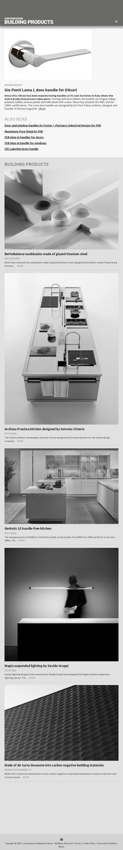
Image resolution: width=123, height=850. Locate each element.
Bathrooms (12, 258)
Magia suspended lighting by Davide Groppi (36, 666)
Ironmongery (13, 85)
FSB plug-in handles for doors (24, 137)
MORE (20, 266)
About (61, 846)
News (7, 769)
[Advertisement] (63, 8)
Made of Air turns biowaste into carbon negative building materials (54, 765)
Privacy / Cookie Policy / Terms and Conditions (96, 843)
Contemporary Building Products (38, 843)
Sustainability (22, 769)
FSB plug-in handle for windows (25, 143)
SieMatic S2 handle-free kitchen (27, 528)
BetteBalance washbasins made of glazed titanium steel (45, 254)
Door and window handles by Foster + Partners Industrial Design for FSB (52, 125)
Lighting (10, 670)
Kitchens (10, 433)
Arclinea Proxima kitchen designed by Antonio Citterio (44, 429)
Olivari (42, 108)
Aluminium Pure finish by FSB (23, 131)
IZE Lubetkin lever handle (21, 149)
